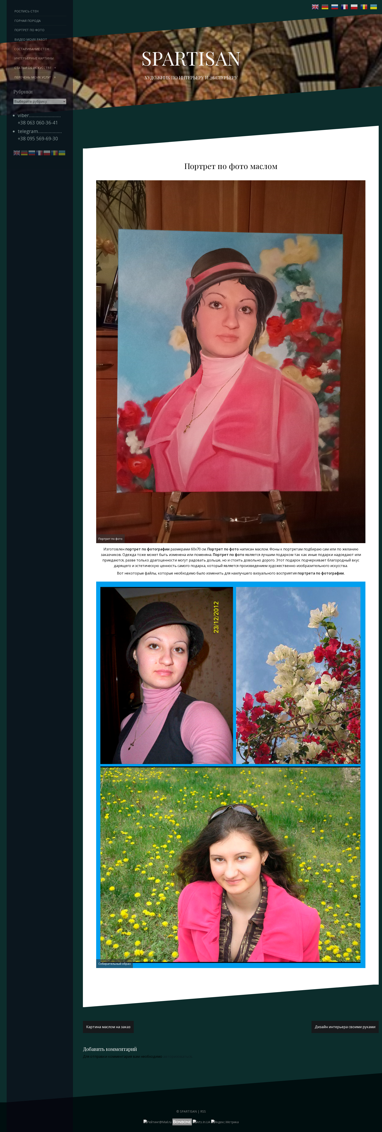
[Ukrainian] (374, 6)
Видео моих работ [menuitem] (30, 39)
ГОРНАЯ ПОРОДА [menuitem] (27, 21)
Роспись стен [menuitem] (26, 11)
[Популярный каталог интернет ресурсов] (182, 1122)
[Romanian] (364, 6)
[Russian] (335, 6)
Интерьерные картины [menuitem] (33, 58)
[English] (315, 6)
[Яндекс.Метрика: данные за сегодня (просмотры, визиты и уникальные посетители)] (225, 1122)
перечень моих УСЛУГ (32, 77)
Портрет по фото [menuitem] (29, 30)
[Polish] (354, 6)
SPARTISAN (191, 57)
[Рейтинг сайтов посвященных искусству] (201, 1122)
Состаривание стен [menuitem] (31, 49)
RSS (203, 1111)
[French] (345, 6)
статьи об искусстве (33, 68)
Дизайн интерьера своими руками (345, 1026)
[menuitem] (39, 67)
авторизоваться (177, 1056)
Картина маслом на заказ (108, 1026)
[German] (325, 6)
